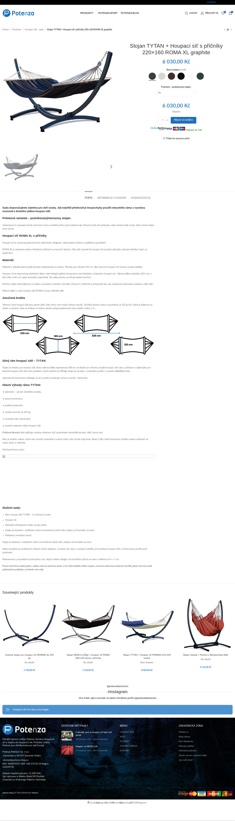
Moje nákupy (184, 737)
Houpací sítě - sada (34, 30)
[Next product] (231, 29)
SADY (122, 737)
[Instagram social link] (222, 2)
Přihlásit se (184, 732)
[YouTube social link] (224, 2)
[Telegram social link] (233, 2)
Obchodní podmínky (188, 751)
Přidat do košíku (183, 120)
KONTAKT (211, 2)
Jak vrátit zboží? (186, 760)
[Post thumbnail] (67, 736)
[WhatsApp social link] (227, 2)
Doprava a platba (186, 746)
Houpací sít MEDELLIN (86, 746)
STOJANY (124, 741)
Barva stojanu (173, 70)
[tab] (89, 196)
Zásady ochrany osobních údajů (193, 755)
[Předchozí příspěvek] (224, 29)
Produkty (16, 30)
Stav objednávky (186, 741)
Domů (5, 30)
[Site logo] (18, 13)
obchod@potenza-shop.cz (13, 2)
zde (61, 291)
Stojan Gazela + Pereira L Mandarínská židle (205, 655)
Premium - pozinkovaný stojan (176, 87)
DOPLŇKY (125, 751)
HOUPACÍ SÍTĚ (127, 732)
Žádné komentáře (100, 739)
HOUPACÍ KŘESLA (128, 746)
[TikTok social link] (231, 2)
